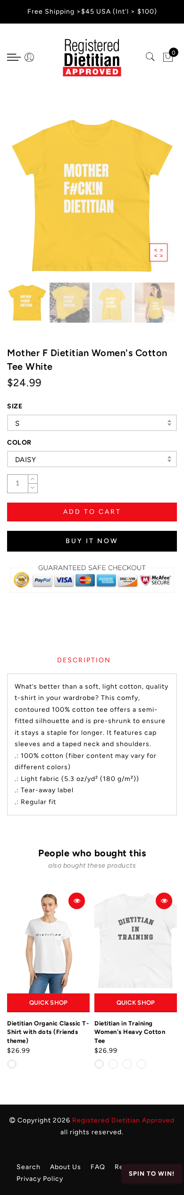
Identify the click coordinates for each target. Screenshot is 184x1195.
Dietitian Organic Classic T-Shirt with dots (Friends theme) (48, 1032)
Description (84, 660)
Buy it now (92, 541)
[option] (92, 195)
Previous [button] (24, 201)
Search (29, 1167)
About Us (65, 1167)
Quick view (76, 901)
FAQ (98, 1167)
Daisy (25, 459)
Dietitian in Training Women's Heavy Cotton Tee (129, 1032)
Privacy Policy (40, 1179)
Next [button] (148, 201)
